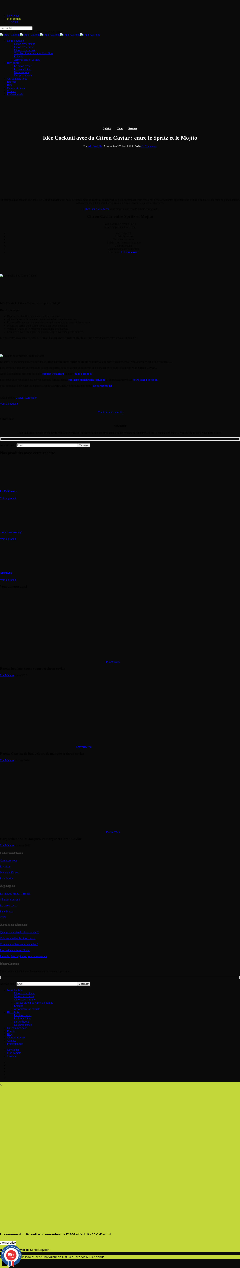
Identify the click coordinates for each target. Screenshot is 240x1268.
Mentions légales (9, 872)
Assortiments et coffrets (27, 1008)
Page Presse (6, 911)
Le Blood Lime (22, 1018)
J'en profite (8, 1243)
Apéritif (107, 128)
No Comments (149, 146)
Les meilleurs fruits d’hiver (15, 950)
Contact (11, 1040)
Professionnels (15, 1043)
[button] (9, 403)
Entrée (79, 746)
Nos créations (21, 1021)
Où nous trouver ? (10, 899)
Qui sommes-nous (17, 1027)
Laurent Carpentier (26, 397)
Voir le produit (8, 498)
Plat (108, 661)
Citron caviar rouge (24, 999)
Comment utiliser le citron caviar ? (19, 944)
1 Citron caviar (130, 252)
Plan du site (6, 878)
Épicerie (18, 1005)
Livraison (5, 866)
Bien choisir (13, 1012)
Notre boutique (15, 990)
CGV (3, 917)
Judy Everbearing (11, 532)
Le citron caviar (8, 905)
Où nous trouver (16, 1037)
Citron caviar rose (24, 996)
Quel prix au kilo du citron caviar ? (19, 932)
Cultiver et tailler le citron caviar (17, 938)
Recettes (132, 128)
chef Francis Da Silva (97, 208)
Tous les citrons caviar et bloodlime (33, 1002)
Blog (9, 1034)
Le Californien (8, 491)
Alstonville (6, 572)
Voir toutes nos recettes (110, 412)
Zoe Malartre (7, 675)
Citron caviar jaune (24, 993)
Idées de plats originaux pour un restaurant (23, 956)
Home (120, 128)
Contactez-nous (8, 860)
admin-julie (95, 146)
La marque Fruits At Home (15, 893)
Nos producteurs (23, 1024)
